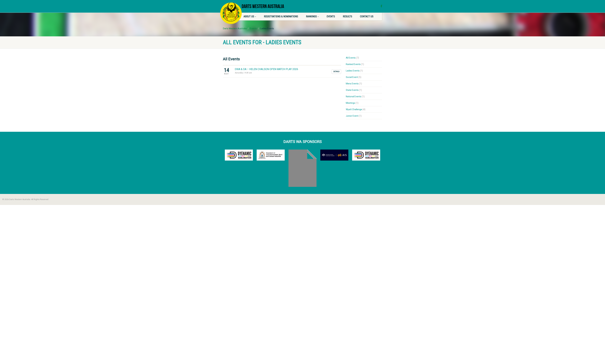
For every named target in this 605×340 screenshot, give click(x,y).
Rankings (311, 16)
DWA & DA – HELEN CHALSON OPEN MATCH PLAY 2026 (266, 69)
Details (336, 72)
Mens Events (352, 83)
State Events (352, 90)
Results (347, 16)
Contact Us (366, 16)
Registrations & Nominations (281, 16)
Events (331, 16)
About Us (249, 16)
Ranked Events (353, 64)
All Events (351, 58)
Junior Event (352, 116)
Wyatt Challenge (354, 109)
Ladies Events (353, 70)
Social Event (352, 77)
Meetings (350, 103)
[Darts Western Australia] (231, 13)
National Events (353, 96)
